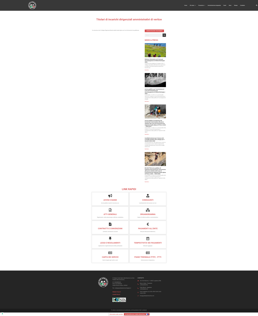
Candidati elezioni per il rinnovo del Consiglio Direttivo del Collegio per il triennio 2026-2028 (154, 139)
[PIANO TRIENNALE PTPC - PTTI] (147, 252)
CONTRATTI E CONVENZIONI (110, 228)
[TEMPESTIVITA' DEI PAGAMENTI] (147, 238)
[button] (256, 5)
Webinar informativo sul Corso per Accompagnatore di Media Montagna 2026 (155, 60)
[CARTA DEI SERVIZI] (110, 252)
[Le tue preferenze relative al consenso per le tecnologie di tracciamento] (2, 313)
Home (185, 5)
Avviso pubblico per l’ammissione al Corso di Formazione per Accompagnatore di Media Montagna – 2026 (155, 91)
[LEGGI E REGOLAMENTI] (110, 238)
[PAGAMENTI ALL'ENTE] (147, 224)
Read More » (147, 70)
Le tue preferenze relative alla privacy (135, 314)
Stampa (236, 5)
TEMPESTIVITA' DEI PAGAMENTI (148, 243)
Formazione (201, 5)
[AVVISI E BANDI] (110, 195)
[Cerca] (164, 35)
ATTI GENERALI (110, 214)
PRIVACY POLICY (116, 292)
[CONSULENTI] (147, 195)
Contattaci (242, 5)
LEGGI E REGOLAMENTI (110, 243)
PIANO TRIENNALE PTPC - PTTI (147, 257)
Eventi (224, 5)
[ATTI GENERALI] (110, 210)
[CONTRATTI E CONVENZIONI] (110, 224)
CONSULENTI (147, 200)
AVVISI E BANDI (110, 200)
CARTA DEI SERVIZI (110, 257)
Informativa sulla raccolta (116, 314)
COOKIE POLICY (116, 294)
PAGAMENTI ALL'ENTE (148, 228)
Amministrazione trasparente (214, 5)
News (230, 5)
